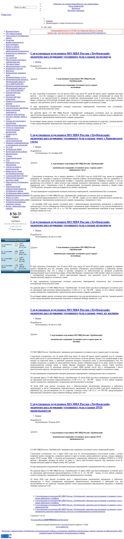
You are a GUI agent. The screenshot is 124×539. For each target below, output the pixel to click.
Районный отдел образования (12, 163)
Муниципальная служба (16, 66)
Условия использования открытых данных (15, 203)
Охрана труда (11, 134)
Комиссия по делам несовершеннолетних (15, 172)
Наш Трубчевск (12, 44)
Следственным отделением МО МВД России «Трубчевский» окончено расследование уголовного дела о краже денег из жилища (74, 311)
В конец (64, 520)
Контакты (76, 8)
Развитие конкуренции (15, 114)
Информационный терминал (18, 195)
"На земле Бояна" (13, 64)
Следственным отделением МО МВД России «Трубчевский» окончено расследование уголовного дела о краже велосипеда (70, 55)
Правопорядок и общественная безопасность (17, 50)
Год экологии (11, 58)
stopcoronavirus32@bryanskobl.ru (91, 33)
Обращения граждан (14, 69)
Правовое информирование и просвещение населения (17, 144)
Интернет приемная (76, 10)
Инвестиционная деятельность (13, 111)
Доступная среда (13, 106)
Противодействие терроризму (13, 98)
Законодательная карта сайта (18, 200)
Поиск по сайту (12, 197)
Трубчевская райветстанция (17, 193)
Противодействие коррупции (13, 94)
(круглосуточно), (68, 33)
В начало (35, 520)
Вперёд (58, 520)
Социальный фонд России (17, 176)
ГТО (8, 160)
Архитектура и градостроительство (14, 139)
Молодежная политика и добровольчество (16, 61)
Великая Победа (12, 31)
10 (52, 520)
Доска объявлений (76, 6)
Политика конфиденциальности (15, 41)
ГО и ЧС (9, 147)
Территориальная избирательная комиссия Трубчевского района (16, 189)
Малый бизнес (12, 154)
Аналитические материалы (17, 108)
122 (55, 33)
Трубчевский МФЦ (14, 149)
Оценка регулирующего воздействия (16, 122)
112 (59, 33)
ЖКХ (8, 136)
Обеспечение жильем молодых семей (14, 179)
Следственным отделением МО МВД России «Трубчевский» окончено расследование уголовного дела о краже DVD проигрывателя (70, 407)
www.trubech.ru (62, 527)
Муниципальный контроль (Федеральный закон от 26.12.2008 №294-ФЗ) (17, 81)
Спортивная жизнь (13, 158)
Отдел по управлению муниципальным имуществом (15, 130)
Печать (38, 62)
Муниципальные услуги (16, 77)
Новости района (12, 47)
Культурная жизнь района (16, 152)
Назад (41, 520)
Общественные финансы (16, 125)
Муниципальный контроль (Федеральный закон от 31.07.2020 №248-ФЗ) (17, 88)
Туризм (9, 156)
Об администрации (14, 34)
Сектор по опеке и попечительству (13, 168)
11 (54, 520)
